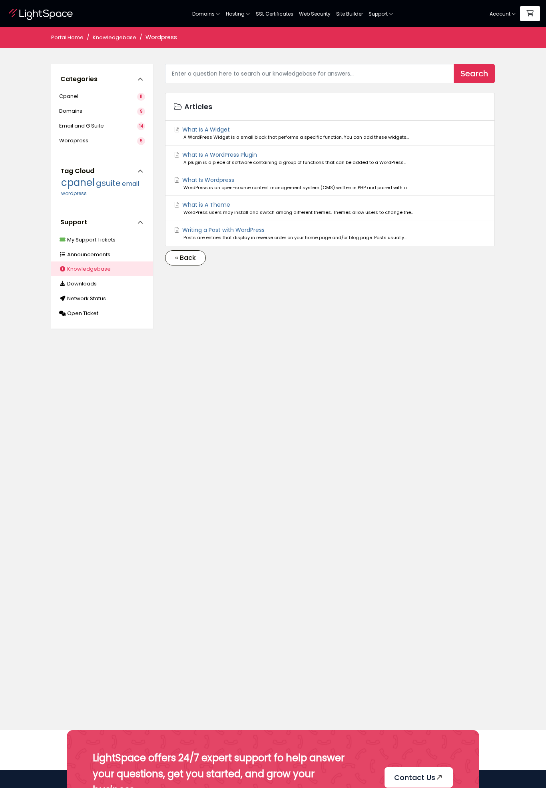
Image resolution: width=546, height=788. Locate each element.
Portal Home (67, 37)
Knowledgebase (114, 37)
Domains (204, 13)
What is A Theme (297, 208)
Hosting (236, 13)
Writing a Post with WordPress (294, 233)
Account (501, 13)
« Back (185, 257)
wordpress (74, 193)
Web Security (315, 13)
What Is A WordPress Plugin (294, 158)
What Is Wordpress (295, 183)
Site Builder (349, 13)
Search (474, 73)
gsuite (108, 183)
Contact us (414, 777)
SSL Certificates (274, 13)
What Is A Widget (295, 133)
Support (379, 13)
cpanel (78, 182)
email (130, 183)
